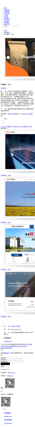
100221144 (10, 375)
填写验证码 (4, 361)
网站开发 (3, 348)
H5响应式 (7, 32)
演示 (2, 88)
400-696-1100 (11, 114)
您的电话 (3, 359)
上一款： (8, 126)
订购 (4, 88)
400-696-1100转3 (15, 326)
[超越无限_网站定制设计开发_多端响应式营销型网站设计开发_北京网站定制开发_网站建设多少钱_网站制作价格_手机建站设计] (12, 5)
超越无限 (9, 348)
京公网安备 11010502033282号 (18, 346)
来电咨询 (6, 353)
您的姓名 (3, 358)
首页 (5, 30)
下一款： (24, 126)
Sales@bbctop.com (16, 329)
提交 (2, 366)
